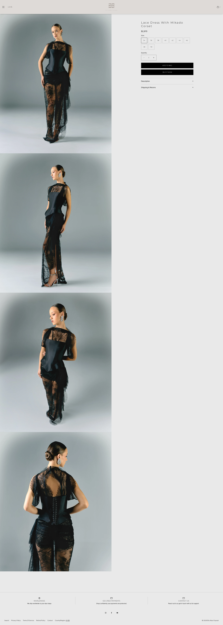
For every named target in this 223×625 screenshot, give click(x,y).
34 (144, 40)
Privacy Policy (16, 620)
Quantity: (144, 53)
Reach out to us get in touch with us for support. (183, 603)
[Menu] (5, 7)
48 (144, 47)
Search (6, 620)
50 (151, 47)
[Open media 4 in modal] (56, 501)
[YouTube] (117, 612)
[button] (217, 7)
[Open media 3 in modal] (56, 362)
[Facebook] (111, 612)
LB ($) (10, 7)
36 (151, 40)
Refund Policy (40, 620)
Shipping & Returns (148, 87)
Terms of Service (28, 620)
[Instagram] (105, 612)
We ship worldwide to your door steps (39, 603)
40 (165, 40)
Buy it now (167, 72)
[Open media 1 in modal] (56, 83)
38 (158, 40)
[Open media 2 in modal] (56, 223)
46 (187, 40)
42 (172, 40)
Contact (50, 620)
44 (180, 40)
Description (145, 81)
